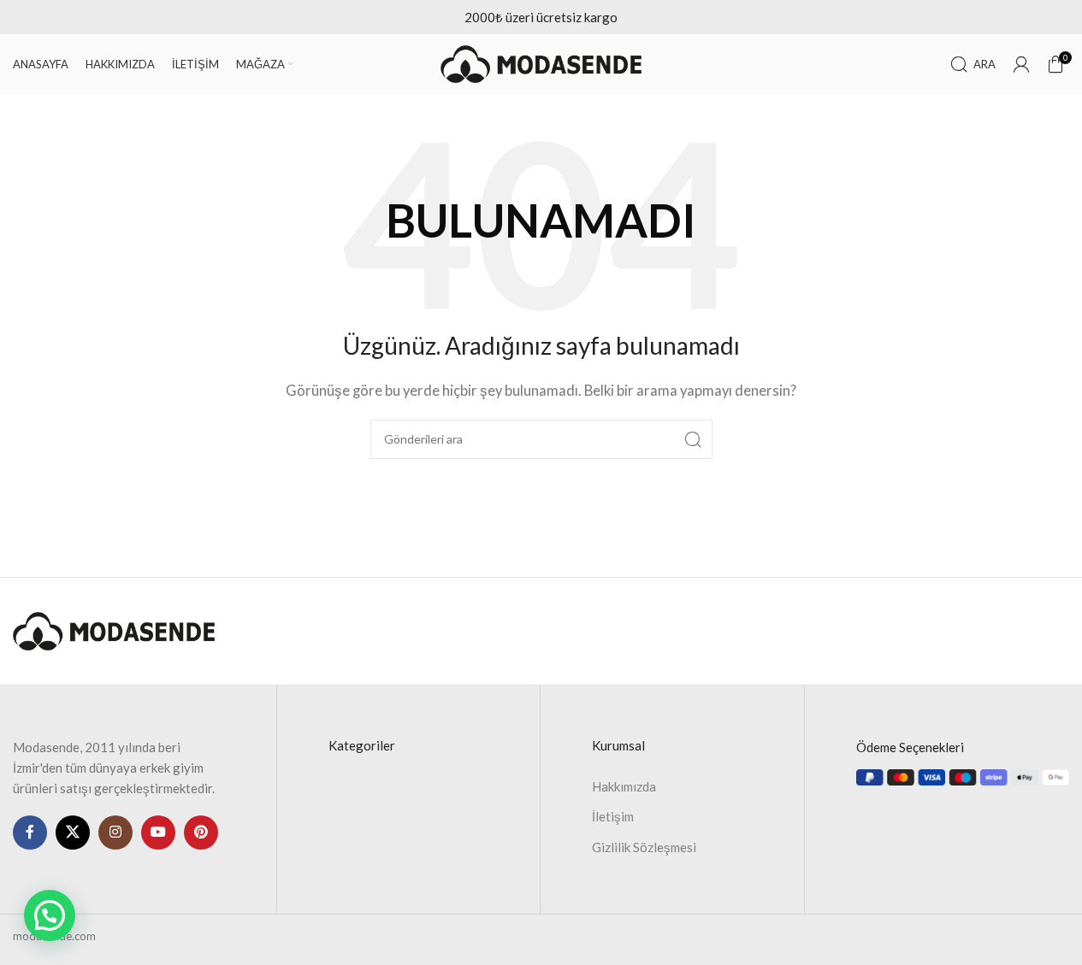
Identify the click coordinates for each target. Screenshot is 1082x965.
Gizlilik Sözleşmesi (644, 847)
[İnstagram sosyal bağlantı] (115, 832)
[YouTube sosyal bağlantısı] (158, 832)
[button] (49, 915)
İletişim (613, 816)
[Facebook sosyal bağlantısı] (30, 832)
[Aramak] (692, 439)
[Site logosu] (541, 62)
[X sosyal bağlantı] (73, 832)
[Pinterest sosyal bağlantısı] (201, 832)
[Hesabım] (1021, 64)
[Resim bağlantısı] (114, 629)
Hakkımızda (624, 786)
